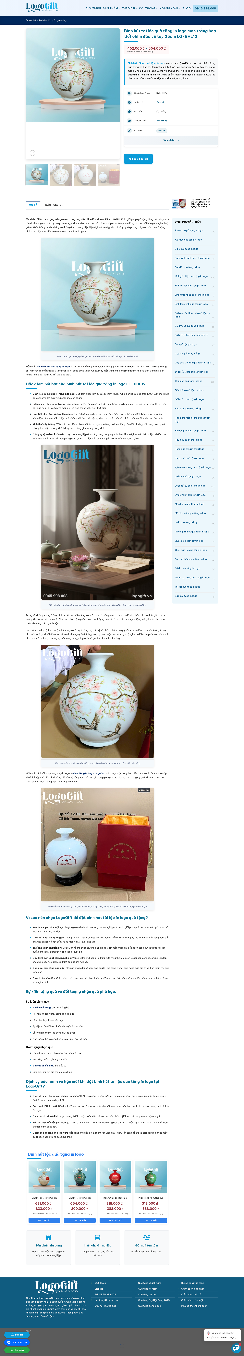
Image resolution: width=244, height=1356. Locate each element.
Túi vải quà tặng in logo (195, 587)
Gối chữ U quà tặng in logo (195, 399)
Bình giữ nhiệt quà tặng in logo (195, 277)
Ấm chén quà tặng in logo (195, 231)
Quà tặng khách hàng (149, 1283)
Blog (187, 8)
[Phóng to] (32, 153)
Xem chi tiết (44, 1220)
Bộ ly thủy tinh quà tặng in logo (195, 335)
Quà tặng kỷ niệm (147, 1288)
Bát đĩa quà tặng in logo (195, 267)
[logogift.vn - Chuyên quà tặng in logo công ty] (49, 8)
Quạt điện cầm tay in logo (195, 541)
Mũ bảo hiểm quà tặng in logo (195, 513)
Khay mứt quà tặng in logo (195, 458)
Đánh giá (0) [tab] (54, 204)
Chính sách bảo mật (192, 1300)
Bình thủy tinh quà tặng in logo (195, 304)
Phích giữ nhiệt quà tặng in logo (195, 532)
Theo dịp (128, 8)
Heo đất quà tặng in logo (195, 409)
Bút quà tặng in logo (195, 344)
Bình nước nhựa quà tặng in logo (195, 295)
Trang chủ (31, 20)
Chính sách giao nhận (192, 1288)
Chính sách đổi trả (191, 1294)
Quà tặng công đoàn (149, 1305)
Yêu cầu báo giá (138, 158)
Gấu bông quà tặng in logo (195, 390)
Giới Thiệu (93, 8)
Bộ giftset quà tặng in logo (195, 326)
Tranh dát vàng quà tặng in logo (195, 578)
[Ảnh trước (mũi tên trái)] (3, 1351)
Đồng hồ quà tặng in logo (195, 381)
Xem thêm (169, 140)
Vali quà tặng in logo (195, 596)
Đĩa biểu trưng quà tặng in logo (195, 372)
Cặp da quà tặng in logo (195, 354)
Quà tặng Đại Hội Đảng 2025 (154, 1300)
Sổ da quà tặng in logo (195, 568)
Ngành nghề (169, 8)
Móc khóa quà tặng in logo (195, 504)
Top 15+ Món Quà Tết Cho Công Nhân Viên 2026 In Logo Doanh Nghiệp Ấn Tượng (200, 203)
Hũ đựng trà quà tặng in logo (195, 431)
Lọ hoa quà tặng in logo (195, 477)
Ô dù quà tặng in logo (195, 523)
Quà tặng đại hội (147, 1294)
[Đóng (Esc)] (3, 1339)
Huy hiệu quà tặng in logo (195, 440)
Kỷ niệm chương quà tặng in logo (195, 467)
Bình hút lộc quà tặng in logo (53, 20)
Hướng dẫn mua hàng (192, 1283)
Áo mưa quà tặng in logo (195, 240)
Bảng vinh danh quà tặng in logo (195, 258)
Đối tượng (147, 8)
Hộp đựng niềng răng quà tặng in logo (195, 420)
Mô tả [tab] (33, 204)
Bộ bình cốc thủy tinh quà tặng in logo (195, 315)
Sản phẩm (110, 8)
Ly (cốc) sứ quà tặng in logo (195, 486)
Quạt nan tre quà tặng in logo (195, 550)
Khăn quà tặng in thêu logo (195, 449)
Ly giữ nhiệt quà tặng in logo (195, 495)
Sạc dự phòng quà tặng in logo (195, 559)
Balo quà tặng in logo (195, 249)
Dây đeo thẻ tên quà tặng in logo (195, 363)
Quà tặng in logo (35, 1298)
